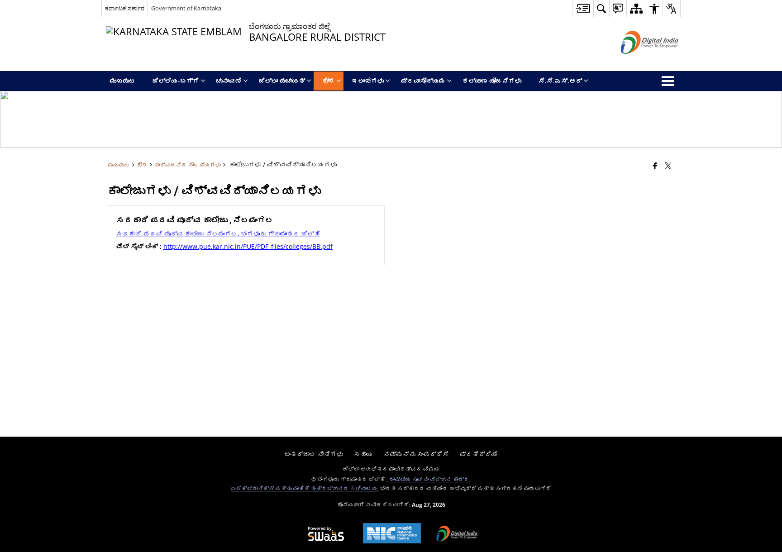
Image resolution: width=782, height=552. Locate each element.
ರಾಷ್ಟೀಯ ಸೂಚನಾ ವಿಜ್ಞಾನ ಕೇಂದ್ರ (429, 479)
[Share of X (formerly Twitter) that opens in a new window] (668, 165)
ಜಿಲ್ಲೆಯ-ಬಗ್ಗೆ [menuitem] (176, 80)
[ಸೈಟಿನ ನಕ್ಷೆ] (636, 8)
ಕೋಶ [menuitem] (328, 80)
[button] (601, 8)
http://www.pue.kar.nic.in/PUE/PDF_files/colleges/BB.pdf (248, 246)
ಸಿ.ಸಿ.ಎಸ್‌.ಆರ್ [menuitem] (560, 80)
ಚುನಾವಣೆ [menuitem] (229, 80)
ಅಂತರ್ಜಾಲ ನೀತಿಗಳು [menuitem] (313, 454)
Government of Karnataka (186, 8)
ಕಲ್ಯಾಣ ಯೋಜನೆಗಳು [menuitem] (492, 80)
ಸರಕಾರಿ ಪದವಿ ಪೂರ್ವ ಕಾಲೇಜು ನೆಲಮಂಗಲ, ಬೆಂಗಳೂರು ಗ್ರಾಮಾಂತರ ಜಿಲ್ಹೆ (218, 233)
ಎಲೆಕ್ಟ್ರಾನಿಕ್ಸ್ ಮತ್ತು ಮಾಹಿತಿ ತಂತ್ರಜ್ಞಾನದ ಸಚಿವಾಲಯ (304, 488)
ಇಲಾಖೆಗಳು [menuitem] (368, 80)
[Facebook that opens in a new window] (655, 165)
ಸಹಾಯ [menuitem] (363, 454)
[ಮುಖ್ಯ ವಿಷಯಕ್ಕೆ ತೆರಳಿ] (582, 8)
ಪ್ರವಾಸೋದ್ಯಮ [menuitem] (423, 80)
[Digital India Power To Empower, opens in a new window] (457, 534)
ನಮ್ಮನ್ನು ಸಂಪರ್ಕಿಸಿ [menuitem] (416, 454)
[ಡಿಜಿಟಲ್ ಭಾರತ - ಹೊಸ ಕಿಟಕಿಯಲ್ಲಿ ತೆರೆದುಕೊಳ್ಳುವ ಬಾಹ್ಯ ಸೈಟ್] (638, 61)
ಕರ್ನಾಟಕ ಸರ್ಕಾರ (124, 8)
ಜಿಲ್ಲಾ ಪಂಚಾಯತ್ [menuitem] (282, 80)
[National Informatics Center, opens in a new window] (392, 534)
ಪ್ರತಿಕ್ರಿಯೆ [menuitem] (479, 454)
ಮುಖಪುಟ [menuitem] (122, 80)
